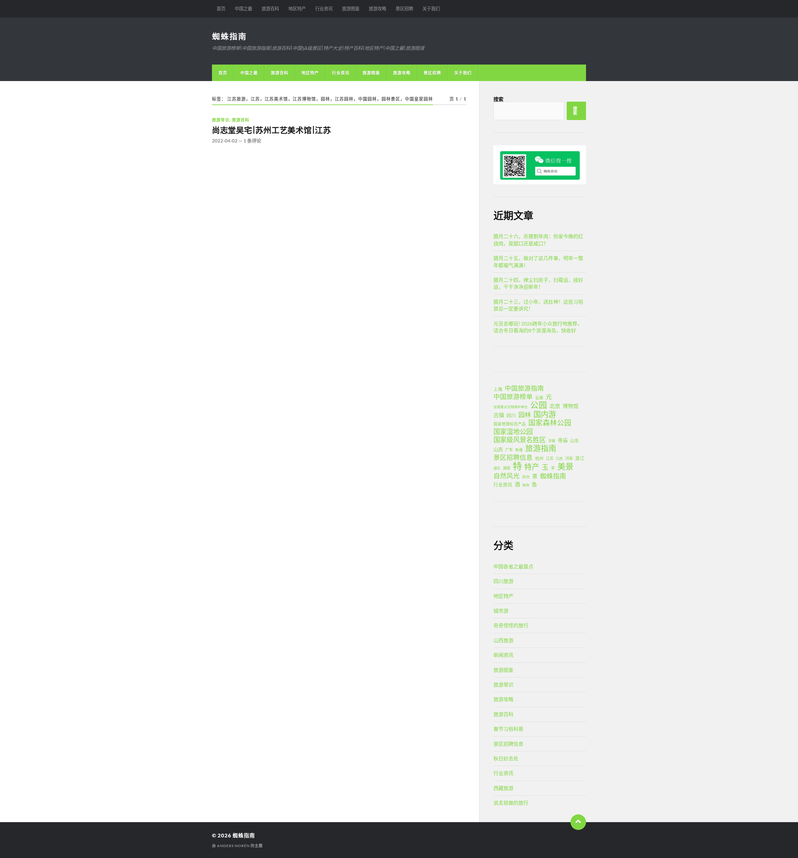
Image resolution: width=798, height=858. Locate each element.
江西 (559, 458)
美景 (565, 466)
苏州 (526, 477)
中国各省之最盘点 (513, 566)
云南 (539, 397)
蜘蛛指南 (229, 36)
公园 (538, 405)
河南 (569, 458)
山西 (498, 449)
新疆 (519, 450)
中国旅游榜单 (513, 396)
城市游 (500, 611)
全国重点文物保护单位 (510, 407)
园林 (524, 414)
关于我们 (431, 8)
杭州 (539, 458)
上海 (497, 389)
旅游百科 (270, 8)
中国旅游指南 (524, 388)
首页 (221, 8)
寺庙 (563, 440)
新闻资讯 (503, 655)
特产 (531, 466)
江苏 (549, 458)
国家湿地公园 (513, 431)
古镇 (498, 415)
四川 (511, 415)
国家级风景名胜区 (519, 439)
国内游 (544, 414)
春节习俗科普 (508, 729)
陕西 (525, 485)
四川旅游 (503, 581)
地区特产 (297, 8)
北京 (555, 406)
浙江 (579, 458)
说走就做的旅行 (510, 803)
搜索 (498, 99)
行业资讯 (324, 8)
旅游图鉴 (350, 8)
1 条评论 (252, 140)
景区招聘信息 (513, 457)
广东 (509, 449)
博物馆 (571, 406)
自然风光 (506, 476)
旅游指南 (540, 448)
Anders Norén (233, 845)
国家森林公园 (549, 423)
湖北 (496, 468)
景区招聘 (404, 8)
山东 (574, 440)
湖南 (506, 468)
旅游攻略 (377, 8)
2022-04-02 (225, 140)
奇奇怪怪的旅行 (510, 625)
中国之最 (243, 8)
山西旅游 (503, 640)
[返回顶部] (578, 822)
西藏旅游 (503, 788)
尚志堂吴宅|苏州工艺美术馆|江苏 (271, 130)
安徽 (551, 441)
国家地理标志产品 (509, 424)
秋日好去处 (505, 758)
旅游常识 (220, 119)
